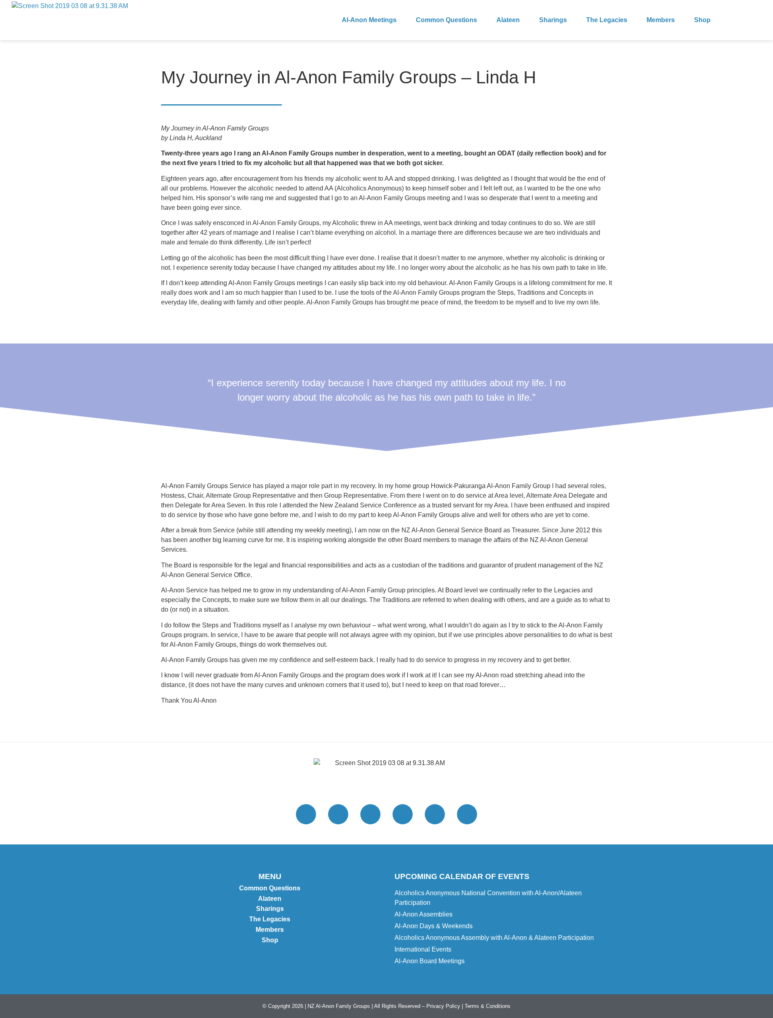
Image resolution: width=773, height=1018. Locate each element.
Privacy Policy (443, 1006)
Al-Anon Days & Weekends (434, 926)
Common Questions (446, 20)
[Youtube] (435, 814)
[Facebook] (370, 814)
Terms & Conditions (488, 1006)
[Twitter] (306, 814)
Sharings (553, 20)
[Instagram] (338, 814)
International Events (423, 949)
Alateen (508, 20)
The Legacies (606, 20)
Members (661, 20)
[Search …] (753, 20)
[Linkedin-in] (467, 814)
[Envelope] (403, 814)
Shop (702, 20)
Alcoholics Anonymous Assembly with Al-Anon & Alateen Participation (494, 937)
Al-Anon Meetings (369, 20)
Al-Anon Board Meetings (430, 961)
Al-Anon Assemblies (424, 914)
